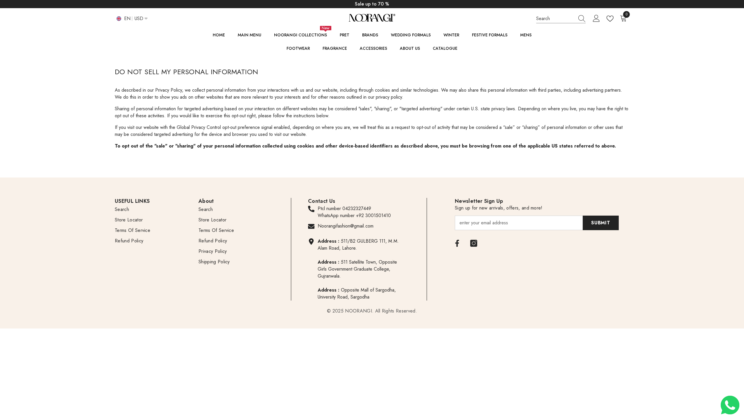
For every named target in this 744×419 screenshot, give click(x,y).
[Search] (561, 18)
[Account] (596, 18)
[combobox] (555, 18)
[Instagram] (474, 243)
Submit (600, 222)
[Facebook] (457, 243)
